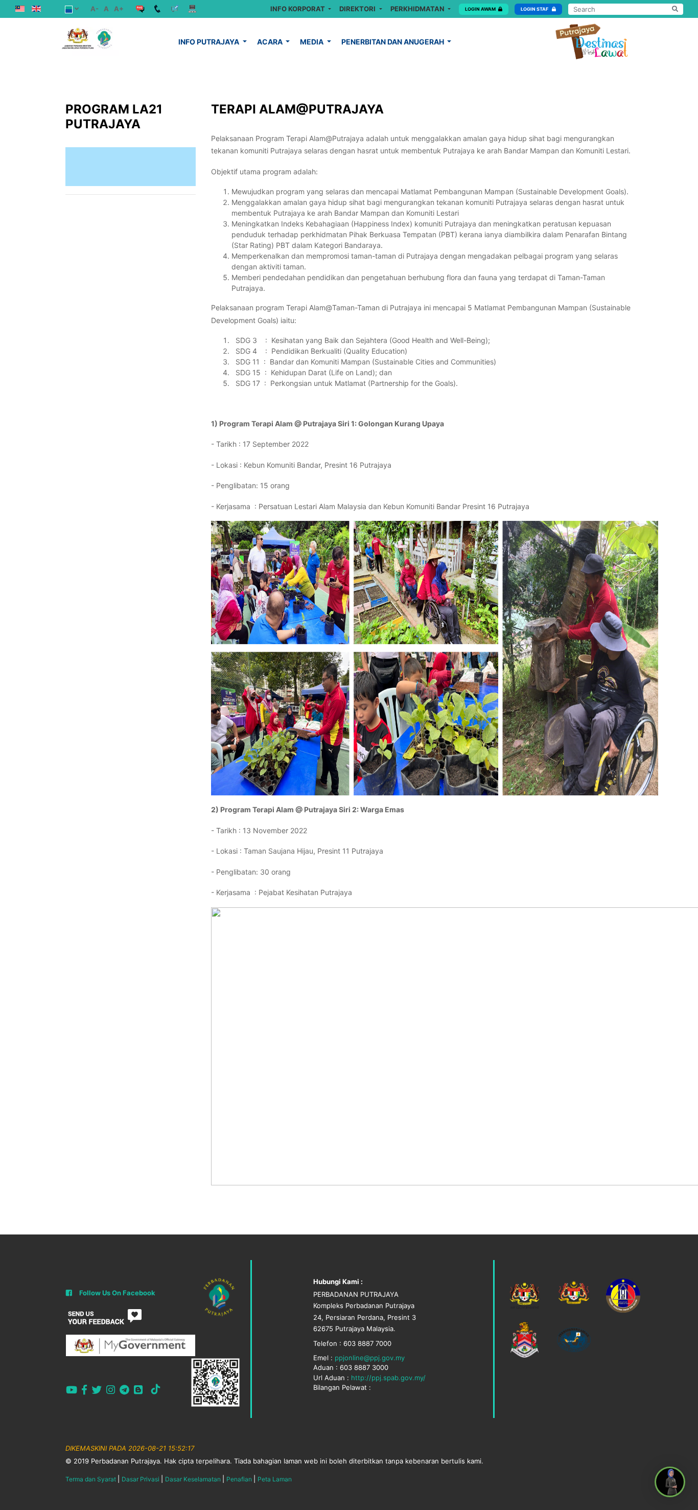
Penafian (239, 1479)
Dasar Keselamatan (193, 1479)
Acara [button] (270, 41)
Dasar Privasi (140, 1479)
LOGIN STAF (535, 9)
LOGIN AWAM (480, 9)
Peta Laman (275, 1479)
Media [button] (312, 41)
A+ (119, 9)
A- (94, 9)
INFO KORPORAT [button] (298, 9)
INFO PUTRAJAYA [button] (209, 41)
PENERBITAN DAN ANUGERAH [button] (393, 41)
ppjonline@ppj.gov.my (370, 1358)
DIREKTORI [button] (358, 9)
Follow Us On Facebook (117, 1293)
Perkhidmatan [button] (418, 9)
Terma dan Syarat (90, 1479)
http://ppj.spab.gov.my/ (388, 1378)
